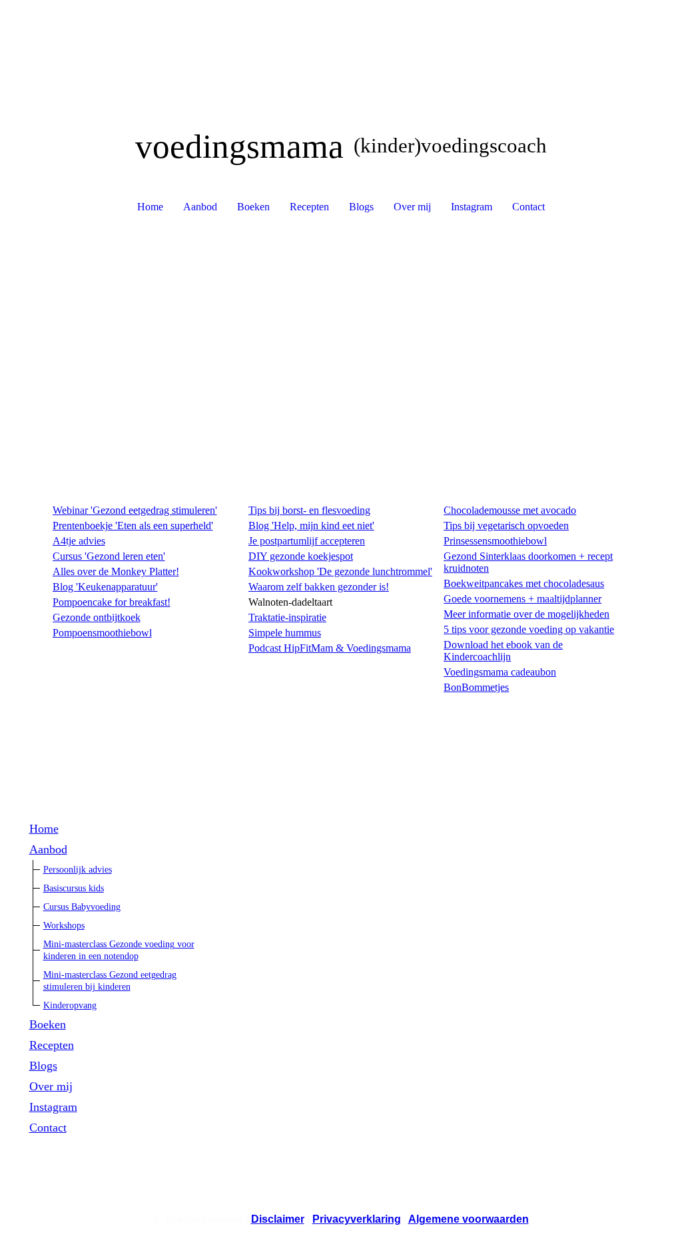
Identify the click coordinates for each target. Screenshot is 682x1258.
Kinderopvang (70, 1005)
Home (150, 206)
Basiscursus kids (73, 888)
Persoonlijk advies (77, 870)
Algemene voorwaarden (468, 1219)
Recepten (309, 206)
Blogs (361, 206)
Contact (528, 206)
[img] (341, 50)
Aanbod (200, 206)
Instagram (471, 206)
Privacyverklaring (356, 1219)
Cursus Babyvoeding (82, 907)
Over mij (412, 206)
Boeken (253, 206)
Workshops (64, 926)
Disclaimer (277, 1219)
